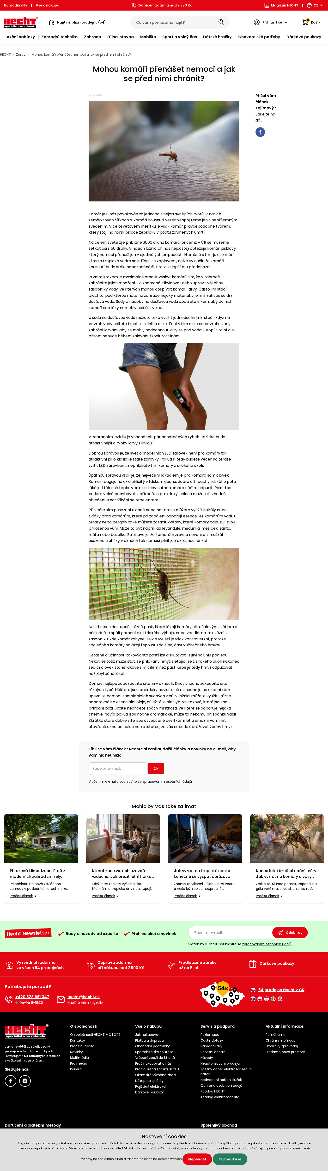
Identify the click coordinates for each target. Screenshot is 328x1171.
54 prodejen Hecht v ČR (281, 990)
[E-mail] (61, 999)
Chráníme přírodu (281, 1040)
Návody (206, 1057)
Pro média (78, 1063)
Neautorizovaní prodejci (220, 1063)
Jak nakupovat (147, 1034)
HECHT (5, 54)
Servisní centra (212, 1052)
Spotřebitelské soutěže (154, 1052)
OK (155, 768)
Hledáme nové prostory (285, 1052)
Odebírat (294, 932)
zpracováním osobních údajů (167, 781)
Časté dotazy (211, 1040)
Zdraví (21, 54)
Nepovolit (197, 1159)
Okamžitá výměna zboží (155, 1075)
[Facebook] (10, 1081)
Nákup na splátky (149, 1080)
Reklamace (209, 1034)
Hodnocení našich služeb (221, 1079)
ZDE (124, 1148)
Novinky (76, 1052)
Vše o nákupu (47, 5)
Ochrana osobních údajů (221, 1085)
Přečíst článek (21, 895)
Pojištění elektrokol (150, 1086)
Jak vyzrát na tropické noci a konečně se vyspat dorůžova (202, 873)
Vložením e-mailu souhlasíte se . (141, 781)
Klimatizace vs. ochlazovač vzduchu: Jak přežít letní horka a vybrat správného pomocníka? (122, 874)
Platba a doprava (149, 1040)
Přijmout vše (230, 1159)
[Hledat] (221, 22)
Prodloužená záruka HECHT (157, 1069)
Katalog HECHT (212, 1091)
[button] (77, 22)
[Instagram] (25, 1081)
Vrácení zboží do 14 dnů (155, 1057)
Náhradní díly (15, 5)
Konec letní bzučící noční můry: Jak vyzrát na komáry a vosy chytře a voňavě (286, 874)
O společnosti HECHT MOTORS (95, 1034)
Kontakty (77, 1040)
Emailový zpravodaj (282, 1046)
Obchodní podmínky (152, 1046)
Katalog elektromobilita (219, 1097)
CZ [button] (316, 5)
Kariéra (76, 1069)
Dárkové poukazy (149, 1092)
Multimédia (79, 1057)
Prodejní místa (82, 1046)
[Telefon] (8, 999)
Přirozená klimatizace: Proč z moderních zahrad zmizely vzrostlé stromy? (37, 874)
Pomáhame (275, 1034)
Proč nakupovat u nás (153, 1063)
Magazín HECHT (284, 5)
